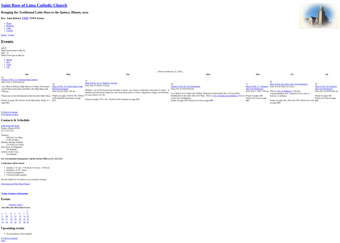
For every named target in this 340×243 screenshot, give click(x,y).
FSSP (25, 18)
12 (15, 216)
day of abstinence (284, 91)
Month (9, 60)
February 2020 (15, 205)
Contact (9, 30)
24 (7, 222)
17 (7, 219)
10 (7, 216)
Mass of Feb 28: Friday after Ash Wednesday (289, 84)
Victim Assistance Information (14, 193)
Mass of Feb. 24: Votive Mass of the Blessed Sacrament (67, 87)
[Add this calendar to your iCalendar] (9, 112)
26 (15, 222)
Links (8, 28)
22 (28, 219)
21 (24, 219)
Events (11, 35)
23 (2, 222)
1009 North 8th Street (10, 126)
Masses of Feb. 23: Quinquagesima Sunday (19, 80)
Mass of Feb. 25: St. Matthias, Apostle (101, 83)
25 (11, 222)
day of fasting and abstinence (225, 96)
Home (9, 23)
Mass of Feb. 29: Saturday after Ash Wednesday (326, 87)
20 (20, 219)
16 (2, 219)
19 (15, 219)
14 (24, 216)
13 (20, 216)
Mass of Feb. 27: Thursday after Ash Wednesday (257, 87)
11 (11, 216)
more (3, 241)
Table (8, 65)
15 (28, 216)
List (8, 67)
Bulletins (10, 26)
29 (28, 222)
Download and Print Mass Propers (15, 184)
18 (11, 219)
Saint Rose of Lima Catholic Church (34, 5)
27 (20, 222)
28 (24, 222)
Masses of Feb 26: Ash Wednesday (185, 86)
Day (8, 62)
